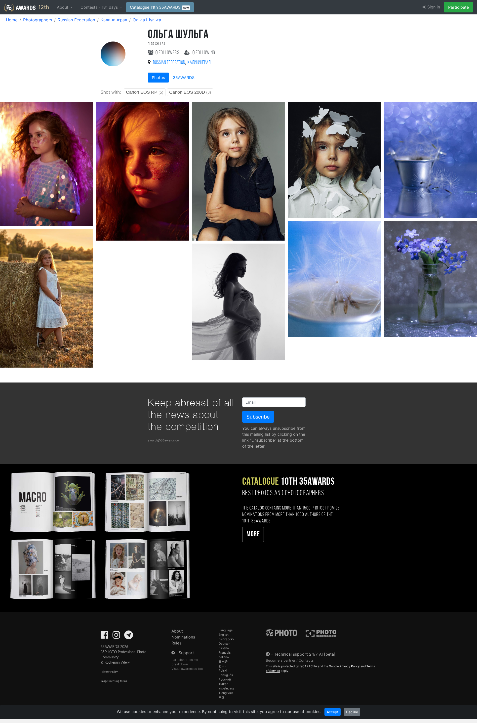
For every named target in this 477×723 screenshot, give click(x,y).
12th (43, 7)
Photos (158, 77)
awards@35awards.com (164, 440)
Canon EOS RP (144, 92)
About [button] (63, 7)
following (204, 52)
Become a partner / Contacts (290, 660)
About (177, 631)
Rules (176, 642)
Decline (352, 712)
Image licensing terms (114, 681)
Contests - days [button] (99, 7)
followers (168, 52)
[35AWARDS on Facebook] (104, 636)
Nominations (183, 637)
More (253, 534)
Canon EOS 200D (190, 92)
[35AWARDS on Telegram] (128, 636)
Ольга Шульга (147, 19)
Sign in (433, 6)
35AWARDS (184, 77)
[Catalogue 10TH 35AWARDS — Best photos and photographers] (99, 534)
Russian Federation (76, 19)
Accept (332, 712)
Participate (458, 7)
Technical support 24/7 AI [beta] (304, 654)
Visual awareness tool (187, 669)
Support (186, 652)
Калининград (114, 19)
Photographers (37, 19)
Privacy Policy (109, 672)
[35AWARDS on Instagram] (116, 636)
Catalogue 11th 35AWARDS (159, 7)
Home (12, 19)
